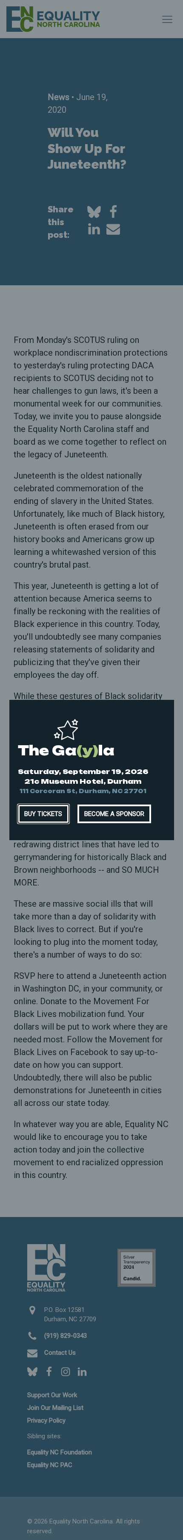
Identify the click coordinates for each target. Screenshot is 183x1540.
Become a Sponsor (114, 814)
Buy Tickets (43, 814)
